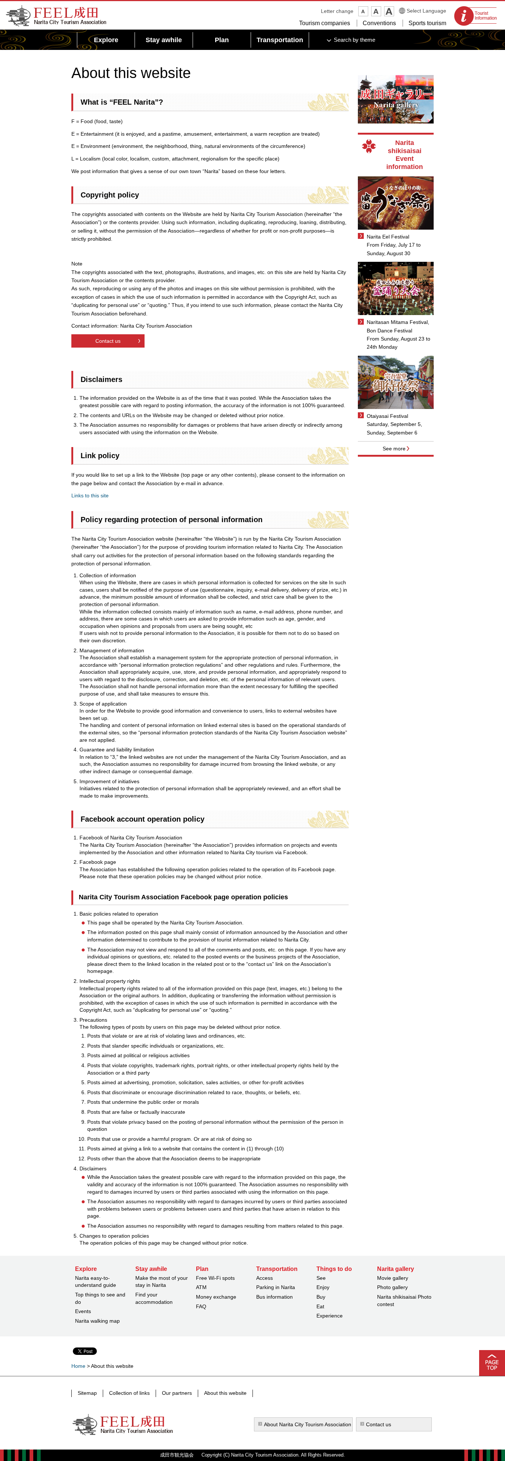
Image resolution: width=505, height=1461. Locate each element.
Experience (329, 1316)
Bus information (274, 1297)
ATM (201, 1287)
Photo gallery (392, 1287)
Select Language (426, 11)
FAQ (201, 1306)
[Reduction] (363, 11)
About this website (225, 1393)
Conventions (379, 23)
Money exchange (216, 1297)
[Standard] (376, 11)
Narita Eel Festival (388, 237)
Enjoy (322, 1287)
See (321, 1278)
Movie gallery (392, 1278)
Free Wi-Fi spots (215, 1278)
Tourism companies (324, 23)
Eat (320, 1306)
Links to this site (90, 495)
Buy (320, 1297)
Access (264, 1278)
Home (78, 1366)
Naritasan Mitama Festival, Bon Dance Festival (398, 326)
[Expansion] (389, 11)
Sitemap (87, 1393)
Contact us (108, 341)
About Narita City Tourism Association (307, 1424)
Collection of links (129, 1393)
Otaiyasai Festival (387, 416)
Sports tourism (427, 23)
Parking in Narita (275, 1287)
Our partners (177, 1393)
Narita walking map (97, 1321)
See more (394, 449)
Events (83, 1311)
